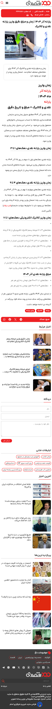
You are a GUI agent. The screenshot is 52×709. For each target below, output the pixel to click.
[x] (19, 667)
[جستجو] (3, 681)
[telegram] (21, 319)
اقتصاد (12, 657)
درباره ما (4, 686)
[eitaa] (43, 667)
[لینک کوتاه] (32, 15)
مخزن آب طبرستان (43, 470)
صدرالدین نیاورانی (43, 662)
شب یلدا (7, 205)
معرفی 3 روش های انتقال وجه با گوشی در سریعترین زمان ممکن (17, 631)
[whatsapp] (4, 319)
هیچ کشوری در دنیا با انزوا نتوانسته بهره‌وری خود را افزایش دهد (17, 537)
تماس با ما (47, 686)
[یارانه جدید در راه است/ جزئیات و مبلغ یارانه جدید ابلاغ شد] (42, 385)
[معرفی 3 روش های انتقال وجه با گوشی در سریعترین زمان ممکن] (41, 636)
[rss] (48, 667)
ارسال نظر (6, 441)
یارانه (47, 102)
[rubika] (33, 667)
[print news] (28, 15)
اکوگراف (47, 657)
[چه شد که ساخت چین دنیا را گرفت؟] (41, 603)
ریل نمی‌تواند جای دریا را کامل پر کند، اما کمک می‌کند (17, 519)
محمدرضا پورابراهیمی (33, 657)
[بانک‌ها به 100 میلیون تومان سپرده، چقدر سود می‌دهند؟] (41, 620)
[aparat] (23, 667)
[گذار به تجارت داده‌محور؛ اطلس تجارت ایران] (41, 586)
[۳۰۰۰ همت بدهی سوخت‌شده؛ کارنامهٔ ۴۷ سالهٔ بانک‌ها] (41, 507)
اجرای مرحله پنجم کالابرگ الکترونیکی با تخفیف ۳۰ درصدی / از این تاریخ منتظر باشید (16, 370)
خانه (47, 11)
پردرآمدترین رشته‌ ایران (12, 470)
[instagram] (8, 667)
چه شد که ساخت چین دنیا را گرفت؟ (16, 597)
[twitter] (15, 319)
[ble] (38, 667)
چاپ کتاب (46, 457)
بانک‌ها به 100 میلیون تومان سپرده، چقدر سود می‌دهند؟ (18, 615)
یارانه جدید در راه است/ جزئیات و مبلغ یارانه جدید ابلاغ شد (16, 385)
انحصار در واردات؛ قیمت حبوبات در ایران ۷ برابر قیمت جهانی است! (16, 564)
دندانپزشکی (10, 463)
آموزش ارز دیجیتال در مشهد (28, 457)
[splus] (28, 667)
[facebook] (10, 319)
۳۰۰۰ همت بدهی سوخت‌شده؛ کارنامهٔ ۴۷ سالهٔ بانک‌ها (18, 502)
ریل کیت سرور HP (25, 463)
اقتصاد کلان (39, 11)
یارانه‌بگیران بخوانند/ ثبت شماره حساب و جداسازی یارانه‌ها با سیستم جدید (16, 355)
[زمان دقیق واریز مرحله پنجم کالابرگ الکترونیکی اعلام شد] (42, 340)
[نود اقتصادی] (33, 3)
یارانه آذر (45, 91)
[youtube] (13, 667)
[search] (2, 2)
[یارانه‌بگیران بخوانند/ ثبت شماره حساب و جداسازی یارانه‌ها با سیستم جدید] (42, 355)
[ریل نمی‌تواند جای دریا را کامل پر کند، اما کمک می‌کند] (41, 524)
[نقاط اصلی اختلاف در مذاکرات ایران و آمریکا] (41, 490)
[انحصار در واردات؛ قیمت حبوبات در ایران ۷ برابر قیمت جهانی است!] (41, 569)
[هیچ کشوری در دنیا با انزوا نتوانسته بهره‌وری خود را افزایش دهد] (41, 541)
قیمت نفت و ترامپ (42, 463)
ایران (20, 657)
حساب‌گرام (28, 470)
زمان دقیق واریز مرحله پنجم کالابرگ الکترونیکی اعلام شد (18, 340)
